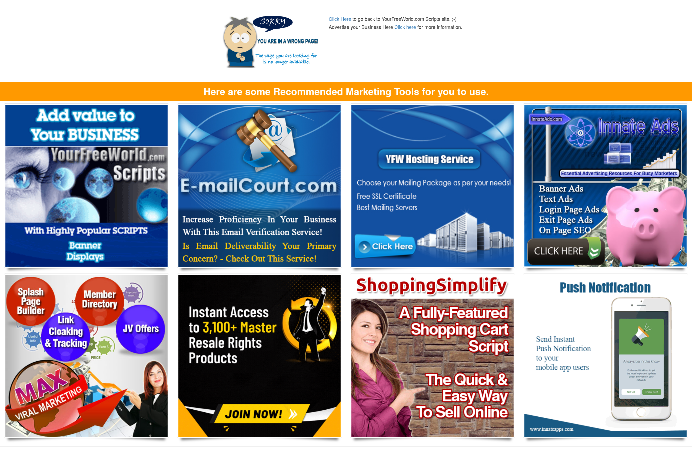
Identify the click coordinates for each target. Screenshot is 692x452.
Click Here (340, 18)
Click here (405, 26)
